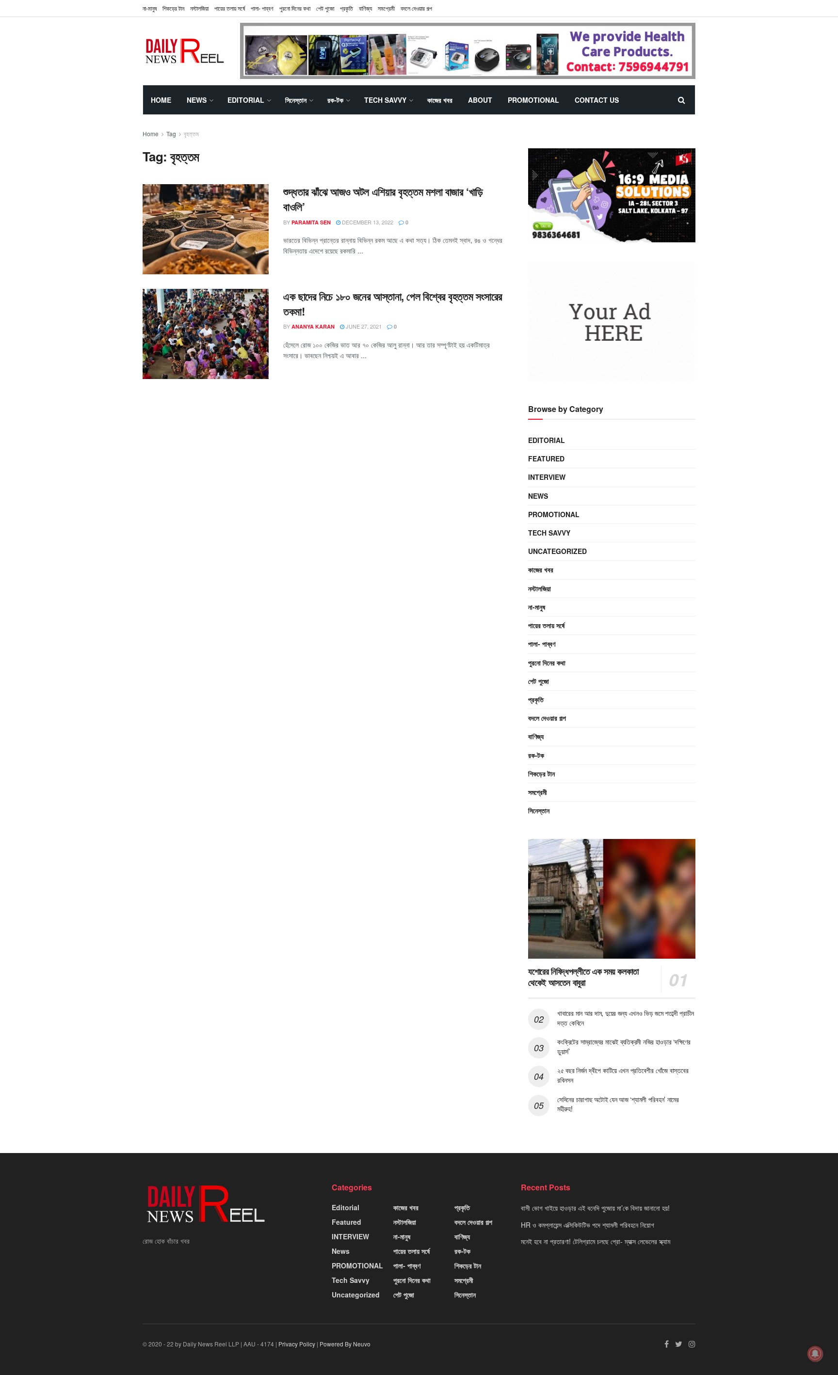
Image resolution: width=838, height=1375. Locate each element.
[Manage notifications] (815, 1353)
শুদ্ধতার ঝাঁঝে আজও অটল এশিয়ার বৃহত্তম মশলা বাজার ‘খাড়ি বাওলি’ (383, 199)
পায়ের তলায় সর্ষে (546, 625)
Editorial (245, 100)
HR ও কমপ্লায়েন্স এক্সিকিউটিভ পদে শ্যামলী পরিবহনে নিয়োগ (587, 1225)
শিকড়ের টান (173, 8)
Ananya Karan (313, 326)
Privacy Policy (296, 1344)
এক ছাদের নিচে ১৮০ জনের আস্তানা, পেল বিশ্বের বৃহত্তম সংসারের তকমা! (392, 303)
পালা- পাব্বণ (262, 8)
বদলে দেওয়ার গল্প (416, 8)
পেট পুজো (325, 8)
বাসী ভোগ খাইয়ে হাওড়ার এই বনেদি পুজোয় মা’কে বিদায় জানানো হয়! (595, 1208)
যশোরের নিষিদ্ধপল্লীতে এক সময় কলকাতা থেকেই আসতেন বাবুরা (583, 977)
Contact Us (597, 100)
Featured (546, 458)
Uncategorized (557, 551)
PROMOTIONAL (533, 100)
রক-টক (335, 100)
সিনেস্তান (295, 100)
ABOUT (480, 100)
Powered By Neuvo (345, 1344)
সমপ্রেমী (386, 8)
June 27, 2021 (363, 326)
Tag (171, 133)
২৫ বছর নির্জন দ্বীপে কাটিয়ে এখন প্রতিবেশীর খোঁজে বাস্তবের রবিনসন (622, 1075)
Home (161, 100)
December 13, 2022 (366, 222)
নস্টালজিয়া (199, 8)
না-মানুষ (150, 8)
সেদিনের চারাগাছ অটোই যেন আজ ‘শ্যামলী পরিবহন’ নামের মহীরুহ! (618, 1104)
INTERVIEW (546, 477)
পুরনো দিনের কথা (294, 8)
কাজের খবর (439, 100)
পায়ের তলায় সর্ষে (229, 8)
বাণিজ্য (365, 8)
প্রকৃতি (346, 8)
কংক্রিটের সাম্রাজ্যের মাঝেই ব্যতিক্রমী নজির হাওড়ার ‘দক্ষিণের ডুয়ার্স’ (624, 1046)
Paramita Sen (311, 222)
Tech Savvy (385, 100)
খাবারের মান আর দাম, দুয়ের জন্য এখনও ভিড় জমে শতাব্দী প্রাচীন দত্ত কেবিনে (625, 1017)
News (197, 100)
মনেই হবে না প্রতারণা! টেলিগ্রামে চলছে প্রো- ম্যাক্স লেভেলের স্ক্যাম (595, 1241)
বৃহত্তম (191, 133)
